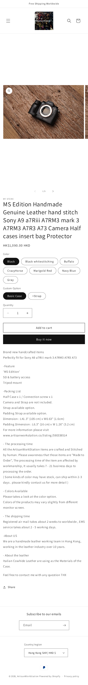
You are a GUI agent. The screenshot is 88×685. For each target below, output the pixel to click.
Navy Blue (69, 270)
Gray (10, 280)
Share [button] (11, 587)
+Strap (37, 296)
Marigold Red (43, 270)
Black (11, 261)
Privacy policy (71, 676)
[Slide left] (34, 191)
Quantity (8, 305)
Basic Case (14, 296)
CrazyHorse (15, 270)
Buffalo (69, 261)
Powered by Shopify (49, 676)
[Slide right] (53, 191)
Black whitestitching (39, 261)
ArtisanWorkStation (28, 676)
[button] (8, 20)
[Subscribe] (64, 625)
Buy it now (44, 339)
